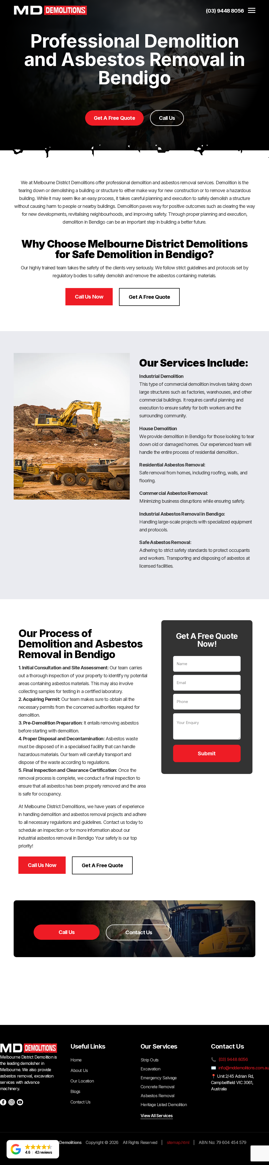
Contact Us (138, 932)
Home (76, 1060)
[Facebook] (3, 1102)
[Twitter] (20, 1102)
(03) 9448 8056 (225, 11)
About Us (79, 1070)
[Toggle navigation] (251, 11)
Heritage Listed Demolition (164, 1104)
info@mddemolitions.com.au (244, 1067)
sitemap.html (178, 1142)
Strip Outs (149, 1060)
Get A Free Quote (114, 118)
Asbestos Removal (157, 1095)
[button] (33, 1149)
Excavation (150, 1068)
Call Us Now (89, 297)
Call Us (167, 118)
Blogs (75, 1091)
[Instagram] (11, 1102)
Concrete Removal (157, 1086)
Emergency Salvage (159, 1077)
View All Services (157, 1115)
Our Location (82, 1081)
